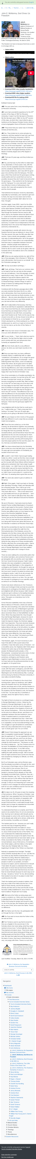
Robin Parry (14, 1086)
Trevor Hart (14, 1032)
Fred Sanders (15, 1095)
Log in (31, 2)
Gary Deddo (14, 1020)
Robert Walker (15, 1107)
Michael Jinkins (15, 1036)
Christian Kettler (16, 1039)
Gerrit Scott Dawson (17, 1016)
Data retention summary (9, 1154)
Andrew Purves (15, 1088)
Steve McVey (15, 1072)
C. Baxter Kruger (16, 1041)
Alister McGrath (15, 1046)
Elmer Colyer (15, 1013)
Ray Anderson (15, 1006)
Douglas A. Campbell (17, 1011)
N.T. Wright (14, 1109)
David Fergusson (16, 1025)
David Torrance (15, 1104)
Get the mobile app (7, 1157)
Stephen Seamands (17, 1097)
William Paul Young (16, 1111)
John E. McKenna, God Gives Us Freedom (30, 8)
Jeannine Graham (16, 1027)
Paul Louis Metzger (17, 1074)
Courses (6, 8)
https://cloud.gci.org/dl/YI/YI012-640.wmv (18, 95)
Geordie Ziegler (15, 1118)
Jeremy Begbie (15, 1009)
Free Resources (14, 999)
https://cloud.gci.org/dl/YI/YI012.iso (16, 99)
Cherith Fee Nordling (17, 1083)
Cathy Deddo (15, 1018)
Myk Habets (14, 1029)
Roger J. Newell (15, 1079)
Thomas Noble (15, 1081)
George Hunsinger (16, 1034)
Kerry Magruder (15, 1043)
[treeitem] (18, 1061)
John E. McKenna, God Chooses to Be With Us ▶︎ (18, 974)
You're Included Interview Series (17, 8)
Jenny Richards (15, 1090)
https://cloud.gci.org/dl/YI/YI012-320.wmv (18, 91)
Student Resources (12, 1136)
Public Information (10, 8)
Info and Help (13, 1120)
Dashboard (2, 8)
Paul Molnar (14, 1077)
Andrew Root (15, 1093)
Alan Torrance (15, 1102)
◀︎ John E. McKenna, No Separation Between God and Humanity (18, 965)
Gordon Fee (14, 1022)
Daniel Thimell (15, 1100)
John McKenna (23, 8)
